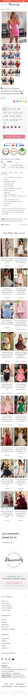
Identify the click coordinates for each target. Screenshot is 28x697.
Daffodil (12, 219)
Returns (16, 172)
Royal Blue (3, 221)
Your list (21, 98)
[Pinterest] (10, 659)
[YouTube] (13, 659)
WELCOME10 (14, 582)
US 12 (10, 112)
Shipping (11, 172)
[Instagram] (6, 659)
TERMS (13, 693)
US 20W (18, 116)
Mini (19, 219)
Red (25, 219)
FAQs (21, 172)
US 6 (14, 109)
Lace (16, 219)
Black (7, 219)
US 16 (20, 112)
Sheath (9, 221)
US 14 (15, 112)
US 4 (9, 109)
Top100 (20, 221)
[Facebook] (3, 659)
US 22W (5, 120)
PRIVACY (18, 693)
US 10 (5, 112)
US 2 (4, 109)
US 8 (18, 109)
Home (2, 9)
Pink (22, 219)
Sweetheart (15, 221)
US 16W (5, 116)
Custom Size (14, 120)
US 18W (12, 116)
